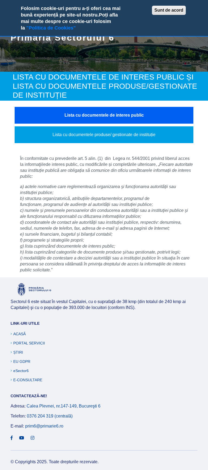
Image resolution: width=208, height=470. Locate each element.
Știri (18, 352)
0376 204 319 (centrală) (50, 416)
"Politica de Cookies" (51, 28)
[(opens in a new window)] (12, 438)
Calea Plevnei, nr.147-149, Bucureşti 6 (63, 406)
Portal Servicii (29, 343)
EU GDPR (21, 361)
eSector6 (21, 371)
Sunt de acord (168, 10)
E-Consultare (27, 380)
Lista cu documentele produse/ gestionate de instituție (104, 134)
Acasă (19, 334)
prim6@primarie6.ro (44, 426)
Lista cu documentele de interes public (104, 115)
